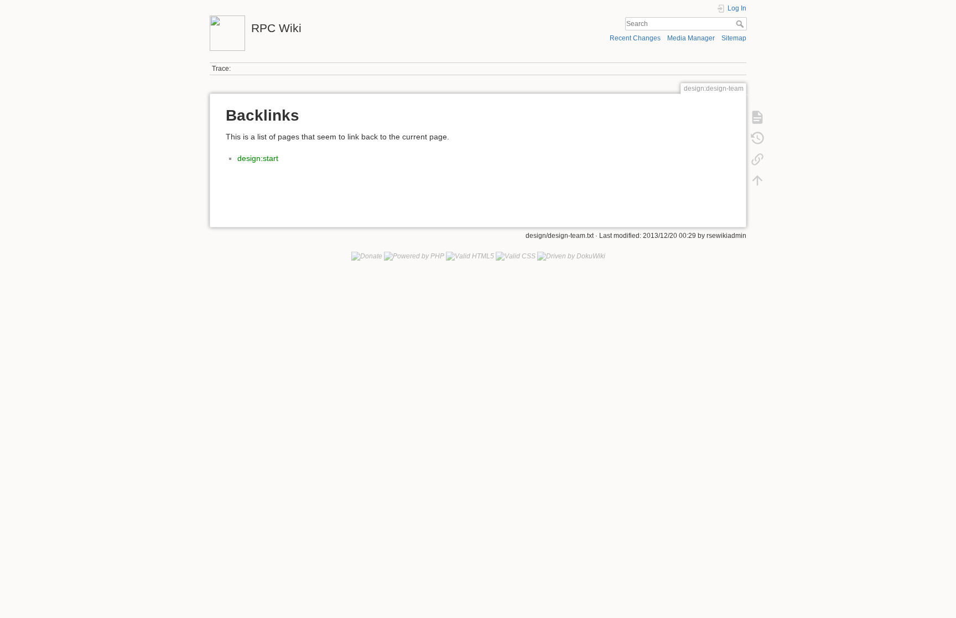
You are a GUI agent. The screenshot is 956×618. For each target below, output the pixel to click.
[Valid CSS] (516, 256)
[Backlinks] (757, 159)
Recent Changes (635, 38)
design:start (257, 158)
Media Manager (691, 38)
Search (741, 24)
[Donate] (366, 256)
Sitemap (733, 38)
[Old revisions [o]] (757, 138)
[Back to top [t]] (757, 180)
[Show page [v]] (757, 117)
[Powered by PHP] (414, 256)
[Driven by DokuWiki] (571, 256)
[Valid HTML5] (470, 256)
